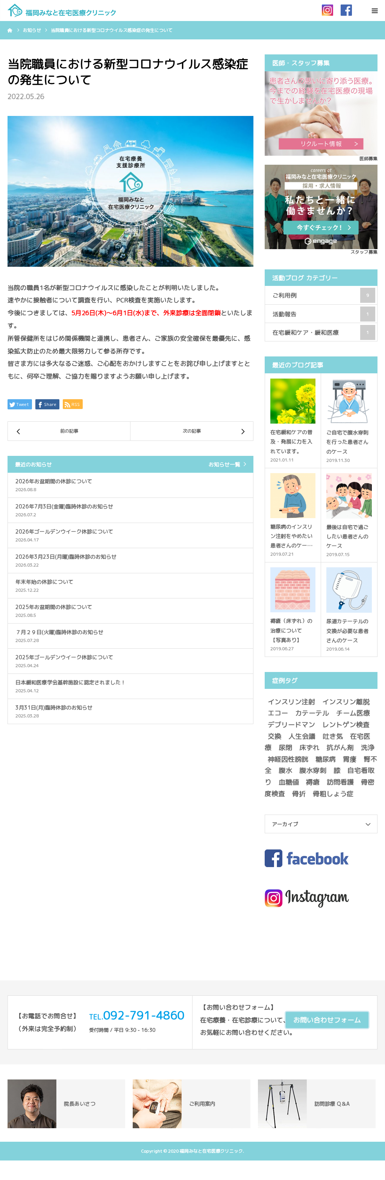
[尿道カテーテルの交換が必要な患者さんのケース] (349, 590)
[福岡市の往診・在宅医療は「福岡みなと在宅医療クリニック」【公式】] (62, 10)
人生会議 (301, 736)
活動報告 (321, 314)
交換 (274, 736)
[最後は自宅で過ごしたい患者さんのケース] (349, 496)
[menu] (374, 10)
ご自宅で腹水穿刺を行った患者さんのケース (347, 442)
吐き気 (333, 736)
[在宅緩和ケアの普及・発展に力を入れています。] (292, 401)
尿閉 (285, 747)
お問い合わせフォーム (327, 1020)
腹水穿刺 (312, 770)
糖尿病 (325, 759)
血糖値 (289, 782)
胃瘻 (349, 759)
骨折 (299, 793)
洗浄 (367, 747)
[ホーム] (10, 30)
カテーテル (312, 713)
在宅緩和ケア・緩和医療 (321, 332)
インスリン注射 (291, 701)
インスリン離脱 (346, 701)
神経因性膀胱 (288, 759)
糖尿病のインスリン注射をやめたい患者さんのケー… (291, 536)
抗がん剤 (340, 747)
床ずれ (309, 747)
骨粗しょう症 (333, 793)
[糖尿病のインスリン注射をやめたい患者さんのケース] (292, 495)
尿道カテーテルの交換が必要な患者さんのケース (347, 630)
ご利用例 (321, 295)
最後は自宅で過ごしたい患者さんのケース (347, 536)
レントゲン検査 (346, 724)
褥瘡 (313, 782)
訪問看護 (340, 782)
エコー (278, 713)
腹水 (285, 770)
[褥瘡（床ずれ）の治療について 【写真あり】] (292, 589)
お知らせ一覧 (224, 464)
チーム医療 (353, 713)
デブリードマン (291, 724)
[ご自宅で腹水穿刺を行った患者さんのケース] (349, 401)
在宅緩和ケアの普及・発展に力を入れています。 (291, 441)
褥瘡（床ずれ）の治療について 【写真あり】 (291, 630)
